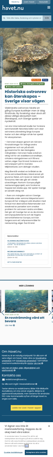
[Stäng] (49, 426)
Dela (45, 80)
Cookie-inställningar (13, 452)
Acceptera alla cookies (36, 452)
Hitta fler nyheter (14, 262)
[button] (50, 312)
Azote (30, 363)
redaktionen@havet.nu (15, 379)
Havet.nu (15, 2)
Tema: (33, 84)
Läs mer (37, 363)
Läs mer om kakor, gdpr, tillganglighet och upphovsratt (21, 369)
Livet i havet (29, 2)
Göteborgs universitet (26, 360)
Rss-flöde (36, 80)
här (26, 446)
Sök (47, 18)
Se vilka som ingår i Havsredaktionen (18, 384)
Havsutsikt (43, 2)
